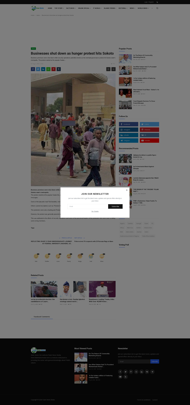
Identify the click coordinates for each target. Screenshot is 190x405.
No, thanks (95, 211)
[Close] (126, 190)
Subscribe (115, 206)
